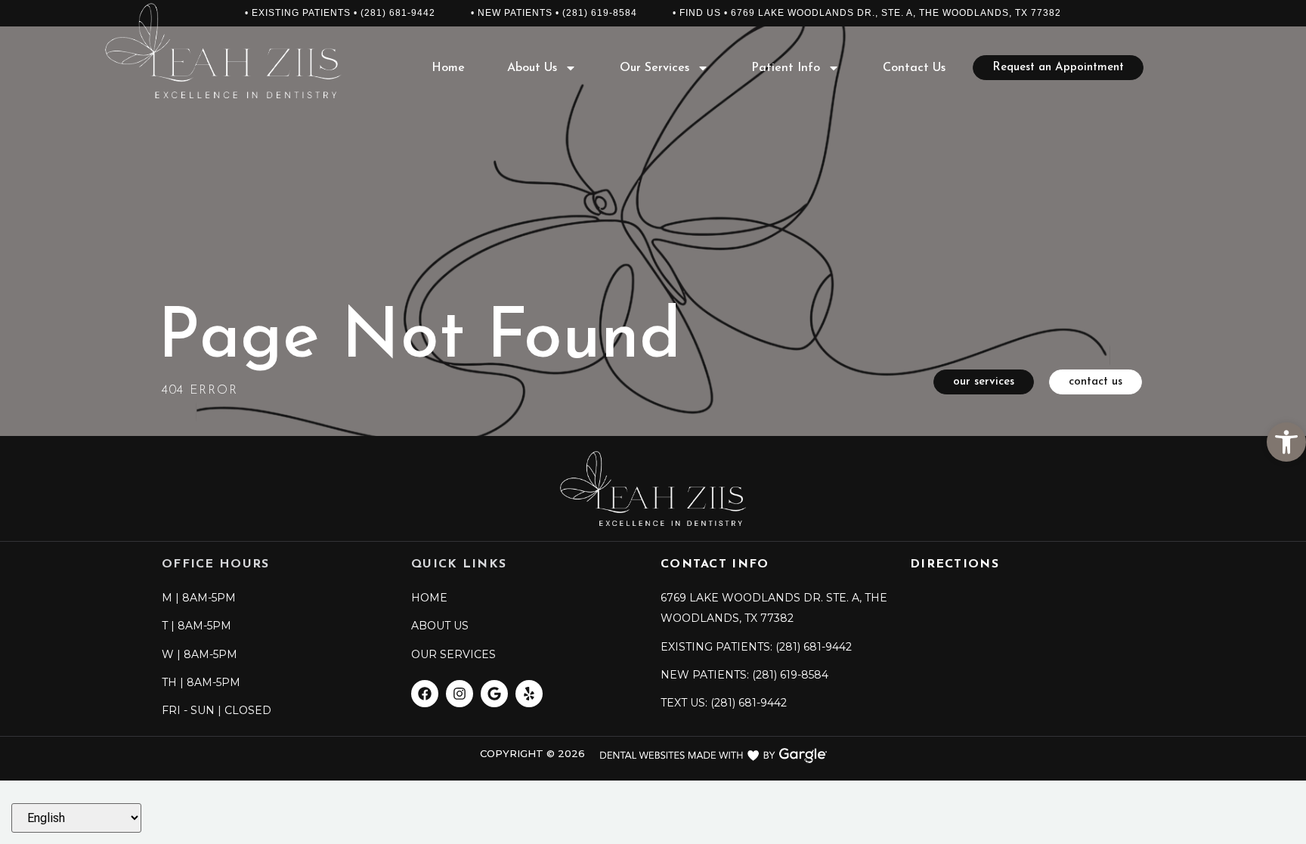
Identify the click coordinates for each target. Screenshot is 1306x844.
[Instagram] (459, 693)
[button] (1286, 442)
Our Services (654, 68)
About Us (532, 68)
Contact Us (914, 68)
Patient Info (785, 68)
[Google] (494, 693)
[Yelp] (529, 693)
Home (448, 68)
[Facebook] (424, 693)
